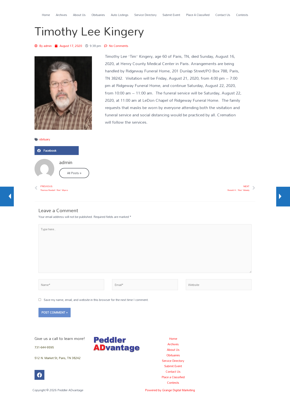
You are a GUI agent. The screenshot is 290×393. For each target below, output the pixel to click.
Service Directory (145, 15)
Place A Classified (198, 15)
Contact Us (222, 15)
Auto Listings (119, 15)
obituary (44, 139)
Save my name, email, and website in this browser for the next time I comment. (96, 300)
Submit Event (171, 15)
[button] (57, 150)
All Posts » (74, 173)
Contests (242, 15)
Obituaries (98, 15)
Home (46, 15)
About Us (79, 15)
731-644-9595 (44, 347)
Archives (61, 15)
